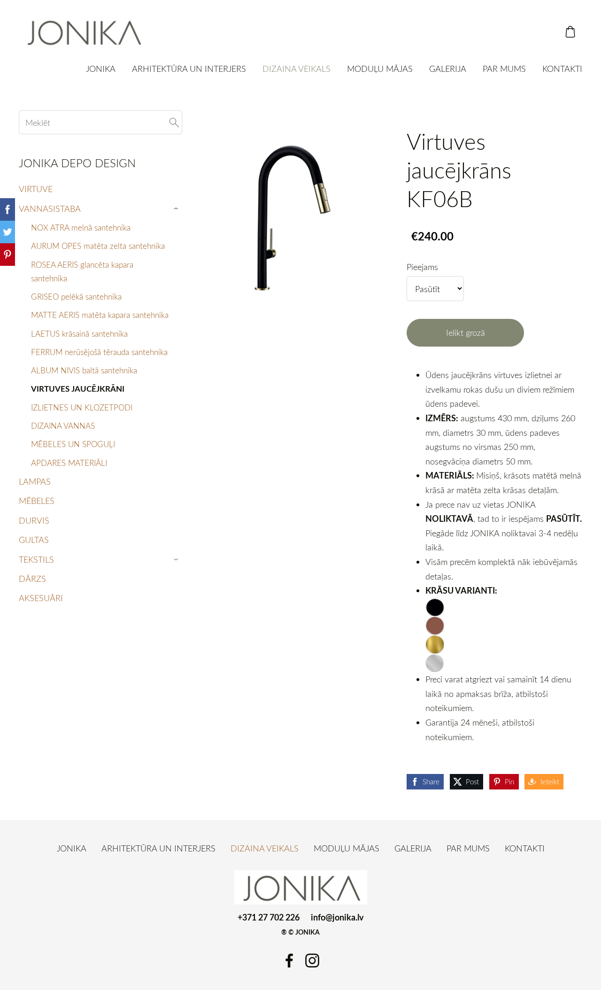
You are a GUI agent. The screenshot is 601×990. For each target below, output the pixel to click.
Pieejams (422, 266)
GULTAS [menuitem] (34, 539)
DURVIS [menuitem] (34, 520)
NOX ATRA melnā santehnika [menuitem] (81, 227)
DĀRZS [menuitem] (32, 578)
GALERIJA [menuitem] (447, 68)
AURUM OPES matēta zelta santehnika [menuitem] (98, 245)
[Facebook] (289, 960)
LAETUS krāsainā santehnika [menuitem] (79, 333)
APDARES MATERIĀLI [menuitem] (69, 462)
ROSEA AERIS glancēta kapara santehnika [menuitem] (82, 271)
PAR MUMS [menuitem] (504, 68)
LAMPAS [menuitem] (35, 481)
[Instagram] (312, 960)
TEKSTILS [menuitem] (36, 559)
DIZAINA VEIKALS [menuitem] (296, 68)
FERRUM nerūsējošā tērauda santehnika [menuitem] (99, 352)
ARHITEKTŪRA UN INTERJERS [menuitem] (189, 68)
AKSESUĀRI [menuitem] (41, 597)
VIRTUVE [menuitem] (36, 188)
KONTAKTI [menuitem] (562, 68)
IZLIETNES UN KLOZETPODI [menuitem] (81, 407)
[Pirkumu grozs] (570, 32)
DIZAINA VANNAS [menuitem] (63, 425)
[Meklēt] (174, 122)
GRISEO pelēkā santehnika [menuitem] (76, 296)
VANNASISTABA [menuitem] (50, 208)
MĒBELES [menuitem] (36, 500)
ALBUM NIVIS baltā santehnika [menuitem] (84, 370)
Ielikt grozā (465, 332)
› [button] (177, 209)
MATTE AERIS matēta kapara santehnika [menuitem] (100, 314)
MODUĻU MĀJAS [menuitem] (380, 68)
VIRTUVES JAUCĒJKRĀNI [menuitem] (77, 388)
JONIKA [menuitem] (101, 68)
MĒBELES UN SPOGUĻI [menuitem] (73, 444)
